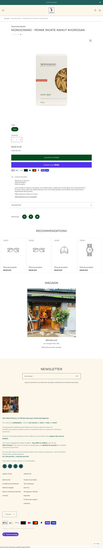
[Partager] (24, 217)
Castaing (27, 503)
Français (8, 514)
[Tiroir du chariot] (100, 10)
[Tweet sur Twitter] (37, 217)
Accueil (6, 18)
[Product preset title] (13, 250)
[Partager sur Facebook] (31, 217)
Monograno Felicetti (31, 492)
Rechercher (6, 480)
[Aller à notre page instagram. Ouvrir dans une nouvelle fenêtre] (10, 466)
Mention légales (8, 488)
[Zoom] (90, 40)
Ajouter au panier (51, 157)
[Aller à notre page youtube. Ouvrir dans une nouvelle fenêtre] (21, 466)
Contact (5, 495)
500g (15, 129)
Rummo (26, 488)
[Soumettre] (77, 376)
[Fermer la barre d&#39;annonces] (100, 2)
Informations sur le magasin (26, 197)
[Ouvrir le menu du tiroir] (3, 10)
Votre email (28, 376)
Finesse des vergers (30, 499)
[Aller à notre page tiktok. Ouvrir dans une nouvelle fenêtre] (15, 466)
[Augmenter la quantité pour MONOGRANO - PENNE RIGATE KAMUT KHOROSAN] (20, 139)
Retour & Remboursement (11, 492)
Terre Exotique (29, 484)
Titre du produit (10, 267)
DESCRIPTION (16, 205)
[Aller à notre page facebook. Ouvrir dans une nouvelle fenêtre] (4, 466)
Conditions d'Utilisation (10, 484)
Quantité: (14, 135)
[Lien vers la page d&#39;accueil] (10, 405)
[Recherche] (95, 10)
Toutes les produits (30, 480)
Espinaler (27, 495)
